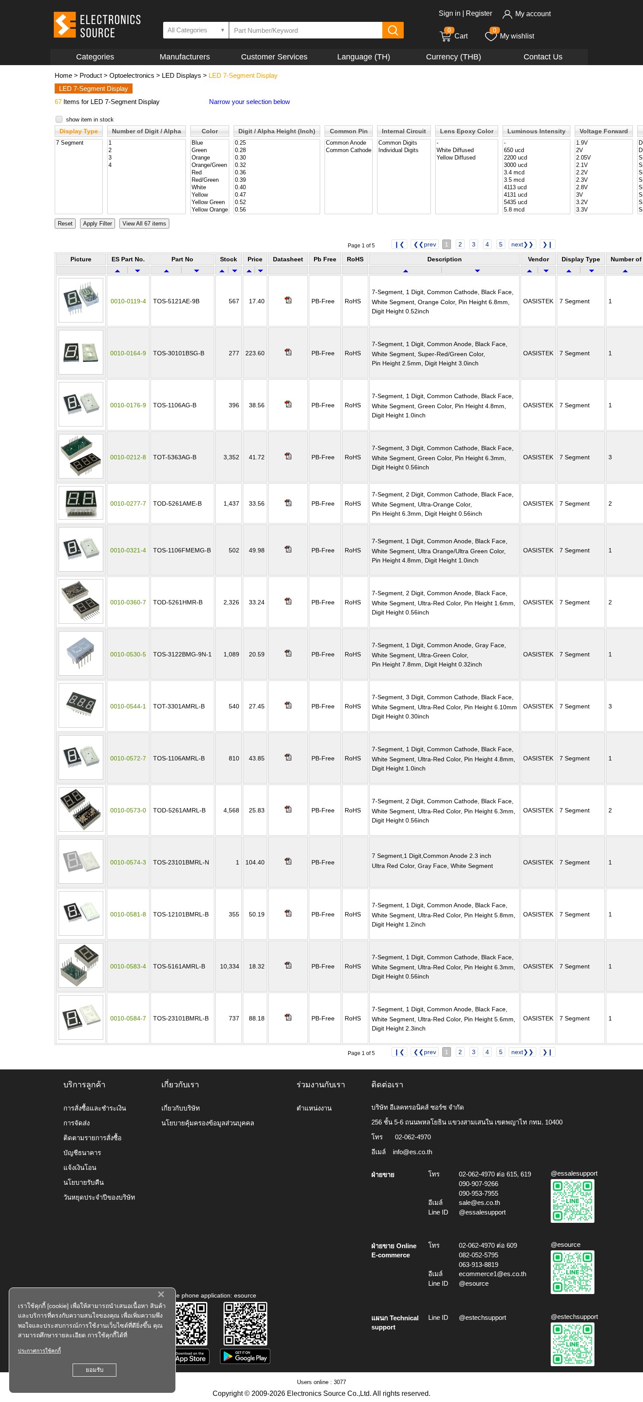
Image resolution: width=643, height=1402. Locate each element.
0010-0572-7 (128, 758)
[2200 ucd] (536, 158)
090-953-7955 (478, 1193)
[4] (146, 165)
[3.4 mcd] (536, 173)
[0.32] (277, 165)
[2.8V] (604, 187)
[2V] (604, 150)
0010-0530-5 (128, 654)
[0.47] (277, 195)
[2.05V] (604, 158)
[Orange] (210, 158)
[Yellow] (210, 195)
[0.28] (277, 150)
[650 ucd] (536, 150)
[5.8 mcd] (536, 210)
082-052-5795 (478, 1255)
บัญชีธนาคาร (82, 1152)
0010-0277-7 (128, 503)
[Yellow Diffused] (467, 158)
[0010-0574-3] (81, 881)
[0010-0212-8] (81, 476)
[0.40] (277, 187)
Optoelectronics (131, 75)
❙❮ (399, 244)
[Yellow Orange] (210, 210)
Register (479, 13)
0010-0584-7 (128, 1018)
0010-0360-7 (128, 602)
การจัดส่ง (76, 1123)
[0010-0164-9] (81, 372)
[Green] (210, 150)
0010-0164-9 (128, 353)
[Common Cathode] (348, 150)
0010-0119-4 (128, 301)
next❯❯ (522, 244)
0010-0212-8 (128, 457)
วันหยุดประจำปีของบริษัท (99, 1197)
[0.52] (277, 202)
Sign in (450, 13)
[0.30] (277, 158)
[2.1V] (604, 165)
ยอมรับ (94, 1370)
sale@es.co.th (479, 1202)
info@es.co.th (412, 1152)
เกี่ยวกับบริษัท (180, 1108)
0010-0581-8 (128, 914)
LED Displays (181, 75)
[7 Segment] (78, 143)
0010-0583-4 (128, 966)
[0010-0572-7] (81, 777)
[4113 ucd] (536, 187)
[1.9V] (604, 143)
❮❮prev (424, 244)
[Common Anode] (348, 143)
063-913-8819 (478, 1264)
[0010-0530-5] (81, 673)
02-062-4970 (413, 1137)
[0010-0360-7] (81, 621)
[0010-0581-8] (81, 933)
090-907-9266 (478, 1183)
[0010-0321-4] (81, 569)
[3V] (604, 195)
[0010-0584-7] (81, 1037)
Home (63, 75)
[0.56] (277, 210)
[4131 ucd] (536, 195)
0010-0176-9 (128, 405)
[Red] (210, 173)
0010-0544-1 (128, 706)
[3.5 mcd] (536, 180)
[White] (210, 187)
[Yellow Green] (210, 202)
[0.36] (277, 173)
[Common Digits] (403, 143)
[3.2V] (604, 202)
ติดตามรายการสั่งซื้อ (92, 1138)
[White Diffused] (467, 150)
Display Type (78, 131)
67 (58, 101)
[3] (146, 158)
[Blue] (210, 143)
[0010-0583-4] (81, 985)
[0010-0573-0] (81, 829)
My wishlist (517, 36)
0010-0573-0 (128, 810)
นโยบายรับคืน (83, 1182)
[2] (146, 150)
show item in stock (90, 119)
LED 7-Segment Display (243, 75)
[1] (146, 143)
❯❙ (547, 244)
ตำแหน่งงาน (314, 1108)
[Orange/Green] (210, 165)
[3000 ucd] (536, 165)
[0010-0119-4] (81, 320)
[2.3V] (604, 180)
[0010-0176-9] (81, 424)
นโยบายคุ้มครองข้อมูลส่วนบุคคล (207, 1123)
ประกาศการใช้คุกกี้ (39, 1351)
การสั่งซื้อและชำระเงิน (94, 1108)
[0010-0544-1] (81, 725)
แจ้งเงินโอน (79, 1167)
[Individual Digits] (403, 150)
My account (533, 13)
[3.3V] (604, 210)
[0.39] (277, 180)
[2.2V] (604, 173)
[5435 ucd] (536, 202)
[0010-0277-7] (81, 517)
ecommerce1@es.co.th (492, 1273)
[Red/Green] (210, 180)
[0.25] (277, 143)
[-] (467, 143)
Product (91, 75)
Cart (457, 36)
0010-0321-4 (128, 550)
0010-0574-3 (128, 862)
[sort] (117, 270)
